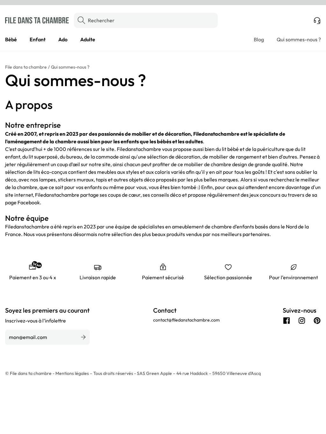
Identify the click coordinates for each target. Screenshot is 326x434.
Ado (62, 39)
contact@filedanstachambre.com (186, 320)
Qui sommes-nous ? (299, 39)
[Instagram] (302, 320)
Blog (259, 39)
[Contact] (317, 20)
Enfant (38, 39)
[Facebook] (286, 320)
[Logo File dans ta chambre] (37, 20)
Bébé (11, 39)
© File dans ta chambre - (30, 373)
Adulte (87, 39)
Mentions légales (72, 373)
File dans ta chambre (26, 67)
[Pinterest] (317, 320)
